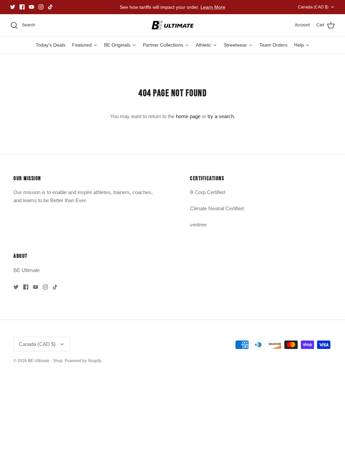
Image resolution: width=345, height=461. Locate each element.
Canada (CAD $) (313, 7)
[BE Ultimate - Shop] (173, 25)
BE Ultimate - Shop (45, 360)
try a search (221, 116)
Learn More (212, 7)
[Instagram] (40, 6)
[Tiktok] (50, 6)
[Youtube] (31, 6)
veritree (198, 224)
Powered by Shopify (83, 360)
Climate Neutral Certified (217, 208)
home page (188, 116)
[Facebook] (22, 6)
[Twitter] (12, 6)
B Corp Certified (207, 192)
